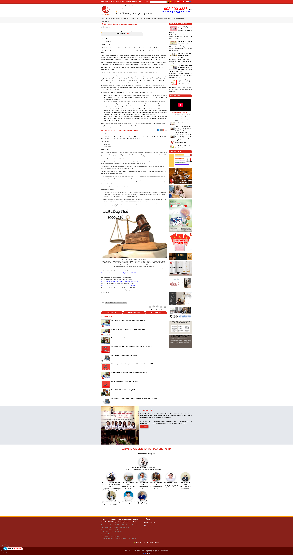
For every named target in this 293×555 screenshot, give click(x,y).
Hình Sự (148, 18)
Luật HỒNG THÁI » (180, 123)
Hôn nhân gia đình (179, 18)
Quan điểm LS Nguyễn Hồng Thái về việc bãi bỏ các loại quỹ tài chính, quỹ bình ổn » (183, 128)
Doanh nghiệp (168, 18)
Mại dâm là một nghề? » (181, 142)
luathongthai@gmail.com (176, 11)
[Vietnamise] (170, 2)
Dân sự (143, 18)
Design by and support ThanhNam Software (146, 552)
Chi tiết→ (144, 426)
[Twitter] (159, 130)
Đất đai (154, 18)
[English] (173, 2)
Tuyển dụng (135, 18)
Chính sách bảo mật (149, 522)
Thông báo (112, 18)
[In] (160, 130)
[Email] (162, 130)
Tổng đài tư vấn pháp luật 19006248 (126, 264)
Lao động (160, 18)
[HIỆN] (127, 33)
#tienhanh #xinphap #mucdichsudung (116, 302)
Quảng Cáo (119, 18)
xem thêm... (104, 21)
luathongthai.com (161, 550)
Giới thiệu (126, 18)
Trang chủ (104, 18)
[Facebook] (157, 130)
